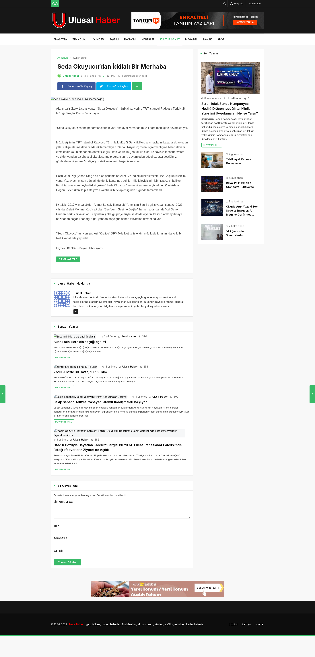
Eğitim (114, 39)
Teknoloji (79, 39)
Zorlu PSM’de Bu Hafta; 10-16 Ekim (80, 372)
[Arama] (224, 3)
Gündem (98, 39)
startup (159, 624)
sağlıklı (169, 624)
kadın (189, 624)
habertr (198, 624)
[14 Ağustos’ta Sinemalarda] (212, 231)
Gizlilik (233, 624)
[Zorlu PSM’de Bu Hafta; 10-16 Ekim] (75, 366)
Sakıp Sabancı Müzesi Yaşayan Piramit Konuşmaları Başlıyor (100, 402)
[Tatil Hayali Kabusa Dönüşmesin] (212, 159)
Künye (259, 624)
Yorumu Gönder (67, 562)
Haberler (148, 39)
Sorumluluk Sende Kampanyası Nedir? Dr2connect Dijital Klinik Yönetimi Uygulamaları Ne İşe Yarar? (229, 108)
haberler (115, 624)
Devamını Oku (63, 357)
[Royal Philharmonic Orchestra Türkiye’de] (212, 183)
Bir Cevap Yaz (68, 259)
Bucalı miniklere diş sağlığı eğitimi (80, 342)
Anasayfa (60, 39)
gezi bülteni (93, 624)
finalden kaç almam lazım (137, 624)
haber (105, 624)
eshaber (179, 624)
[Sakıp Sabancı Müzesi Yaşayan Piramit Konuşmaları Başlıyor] (90, 396)
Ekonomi (130, 39)
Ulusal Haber (71, 75)
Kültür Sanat (170, 39)
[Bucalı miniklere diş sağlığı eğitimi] (75, 336)
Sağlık (207, 39)
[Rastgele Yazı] (55, 3)
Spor (220, 39)
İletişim (246, 624)
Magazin (191, 39)
